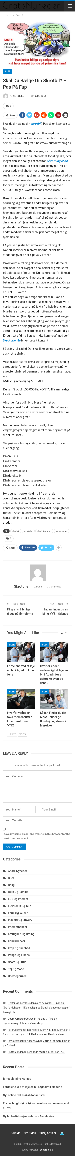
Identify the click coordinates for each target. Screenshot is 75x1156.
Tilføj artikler (47, 1133)
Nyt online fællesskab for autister (24, 1095)
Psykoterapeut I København (24, 1040)
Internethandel (17, 927)
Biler (7, 71)
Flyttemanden (16, 1051)
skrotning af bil (44, 531)
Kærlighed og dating (21, 934)
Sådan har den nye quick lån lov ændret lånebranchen (33, 1034)
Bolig (11, 885)
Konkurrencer (16, 941)
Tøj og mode (16, 969)
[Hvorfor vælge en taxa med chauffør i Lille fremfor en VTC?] (21, 699)
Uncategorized (17, 976)
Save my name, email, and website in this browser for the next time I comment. (37, 836)
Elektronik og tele (19, 906)
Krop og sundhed (19, 948)
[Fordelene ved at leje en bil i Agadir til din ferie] (21, 652)
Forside (15, 1133)
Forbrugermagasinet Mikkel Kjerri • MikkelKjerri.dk (37, 1029)
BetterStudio (46, 1149)
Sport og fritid (17, 962)
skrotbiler (28, 531)
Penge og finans (19, 955)
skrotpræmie (61, 531)
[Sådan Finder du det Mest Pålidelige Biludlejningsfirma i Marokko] (54, 699)
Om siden (30, 1133)
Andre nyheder (17, 871)
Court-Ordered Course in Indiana (26, 1018)
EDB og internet (18, 899)
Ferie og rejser (18, 913)
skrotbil (15, 531)
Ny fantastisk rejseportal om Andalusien (28, 1116)
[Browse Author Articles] (37, 573)
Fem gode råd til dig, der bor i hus (46, 1051)
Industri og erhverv (20, 919)
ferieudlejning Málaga (17, 1078)
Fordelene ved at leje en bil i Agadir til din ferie (32, 1087)
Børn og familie (18, 891)
